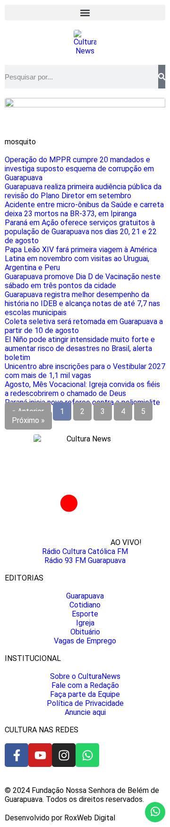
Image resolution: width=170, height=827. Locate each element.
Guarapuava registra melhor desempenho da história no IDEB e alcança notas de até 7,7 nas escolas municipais (82, 303)
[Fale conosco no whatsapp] (155, 812)
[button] (85, 12)
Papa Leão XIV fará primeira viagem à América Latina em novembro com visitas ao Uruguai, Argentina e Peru (81, 258)
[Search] (161, 76)
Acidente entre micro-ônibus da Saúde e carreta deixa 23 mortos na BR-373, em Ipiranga (84, 209)
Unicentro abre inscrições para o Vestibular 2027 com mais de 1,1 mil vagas (85, 371)
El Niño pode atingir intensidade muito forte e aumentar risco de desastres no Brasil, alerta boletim (80, 348)
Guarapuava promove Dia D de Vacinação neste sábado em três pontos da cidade (83, 281)
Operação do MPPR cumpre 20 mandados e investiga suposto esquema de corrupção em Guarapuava (79, 168)
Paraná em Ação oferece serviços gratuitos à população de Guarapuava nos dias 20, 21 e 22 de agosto (81, 231)
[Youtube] (40, 755)
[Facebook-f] (16, 755)
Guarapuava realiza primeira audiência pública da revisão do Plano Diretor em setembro (83, 191)
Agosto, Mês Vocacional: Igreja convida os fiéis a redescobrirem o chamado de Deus (82, 389)
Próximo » (28, 420)
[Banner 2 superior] (85, 104)
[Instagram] (64, 755)
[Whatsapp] (87, 755)
